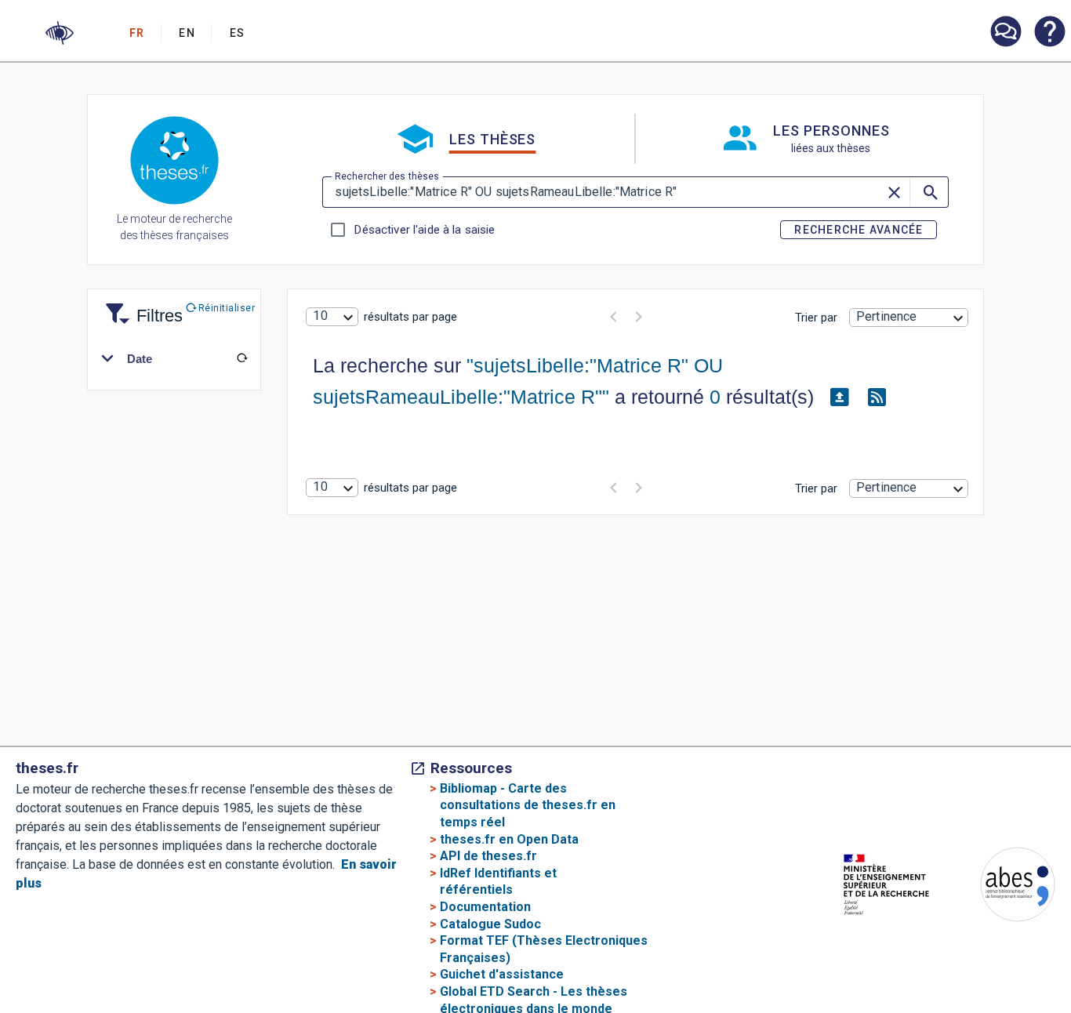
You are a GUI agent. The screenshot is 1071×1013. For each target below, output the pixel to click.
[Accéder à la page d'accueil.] (174, 163)
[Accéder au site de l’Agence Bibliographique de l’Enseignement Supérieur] (1002, 887)
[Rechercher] (929, 192)
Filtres (140, 306)
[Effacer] (895, 192)
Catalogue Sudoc (490, 924)
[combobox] (332, 316)
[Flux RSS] (876, 397)
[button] (60, 33)
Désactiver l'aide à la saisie (424, 230)
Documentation (485, 906)
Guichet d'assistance (502, 974)
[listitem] (1005, 31)
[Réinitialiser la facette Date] (241, 358)
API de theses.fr (488, 855)
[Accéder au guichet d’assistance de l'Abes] (1005, 33)
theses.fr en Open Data (509, 839)
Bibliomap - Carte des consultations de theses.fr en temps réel (527, 805)
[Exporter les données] (839, 397)
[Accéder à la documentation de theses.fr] (1049, 33)
